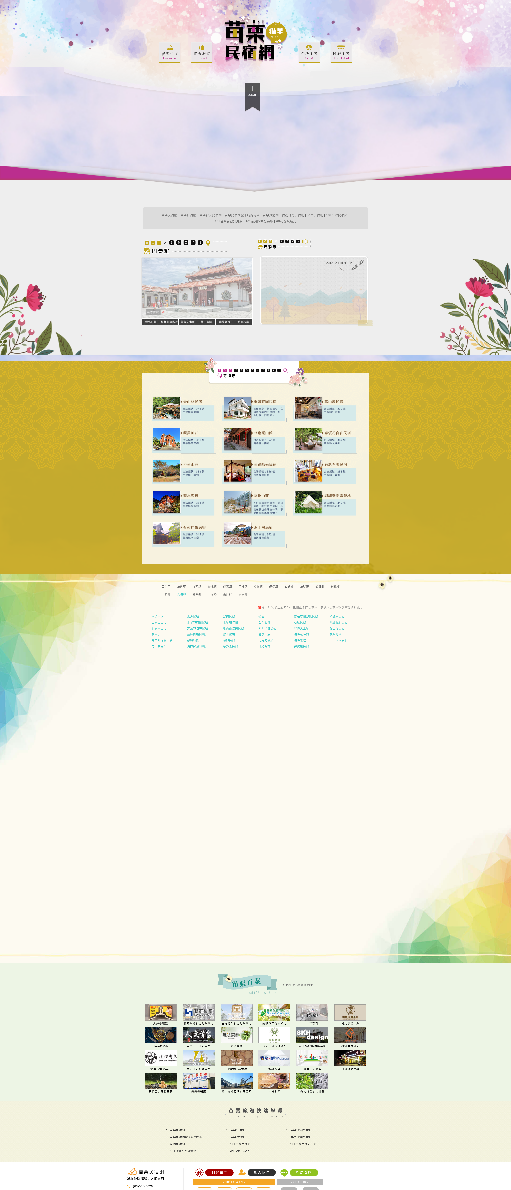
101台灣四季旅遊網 (259, 221)
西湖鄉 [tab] (289, 586)
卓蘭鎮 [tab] (258, 586)
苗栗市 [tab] (166, 586)
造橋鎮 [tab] (273, 586)
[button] (150, 301)
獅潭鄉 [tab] (196, 594)
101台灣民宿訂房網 (229, 221)
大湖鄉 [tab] (181, 594)
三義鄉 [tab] (166, 594)
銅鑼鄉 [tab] (335, 586)
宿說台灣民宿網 (293, 215)
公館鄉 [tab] (319, 586)
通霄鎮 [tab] (227, 586)
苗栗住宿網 (188, 215)
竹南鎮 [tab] (196, 586)
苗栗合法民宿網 (210, 215)
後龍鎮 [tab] (212, 586)
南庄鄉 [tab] (227, 594)
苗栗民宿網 (169, 215)
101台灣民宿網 (337, 215)
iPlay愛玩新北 (286, 221)
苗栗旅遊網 (271, 215)
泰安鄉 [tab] (243, 594)
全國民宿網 (315, 215)
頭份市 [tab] (181, 586)
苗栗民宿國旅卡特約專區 (242, 215)
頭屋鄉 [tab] (304, 586)
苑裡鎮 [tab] (243, 586)
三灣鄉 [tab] (212, 594)
